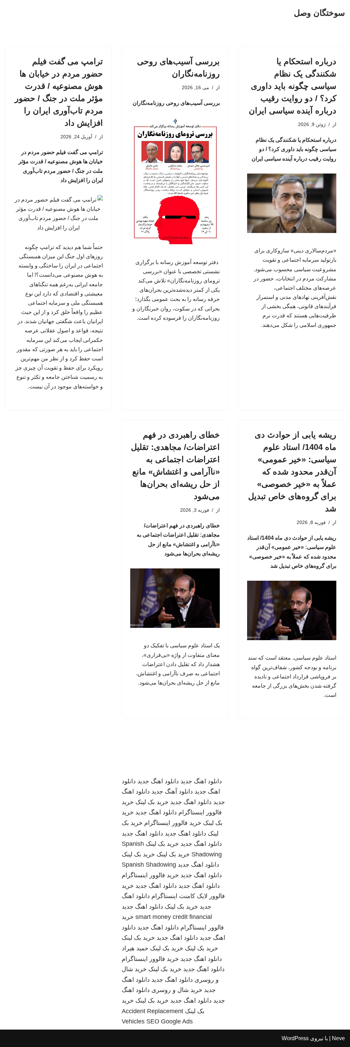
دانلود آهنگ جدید (172, 791)
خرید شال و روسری (176, 990)
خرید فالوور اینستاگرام (172, 822)
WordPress (295, 1038)
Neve (338, 1038)
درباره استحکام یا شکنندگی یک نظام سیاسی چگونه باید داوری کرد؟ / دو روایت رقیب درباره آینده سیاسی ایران (292, 86)
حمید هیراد (135, 948)
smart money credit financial (173, 916)
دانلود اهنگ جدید (201, 781)
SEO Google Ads (169, 1021)
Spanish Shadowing (149, 864)
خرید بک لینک (152, 802)
